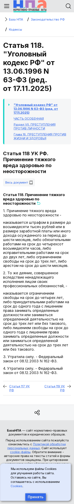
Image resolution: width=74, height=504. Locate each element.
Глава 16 (40, 136)
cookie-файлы (20, 452)
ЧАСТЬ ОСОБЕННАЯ (29, 119)
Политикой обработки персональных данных (36, 446)
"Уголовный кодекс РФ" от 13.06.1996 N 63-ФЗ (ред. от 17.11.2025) (36, 109)
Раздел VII (35, 126)
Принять (35, 497)
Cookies (16, 486)
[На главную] (29, 6)
